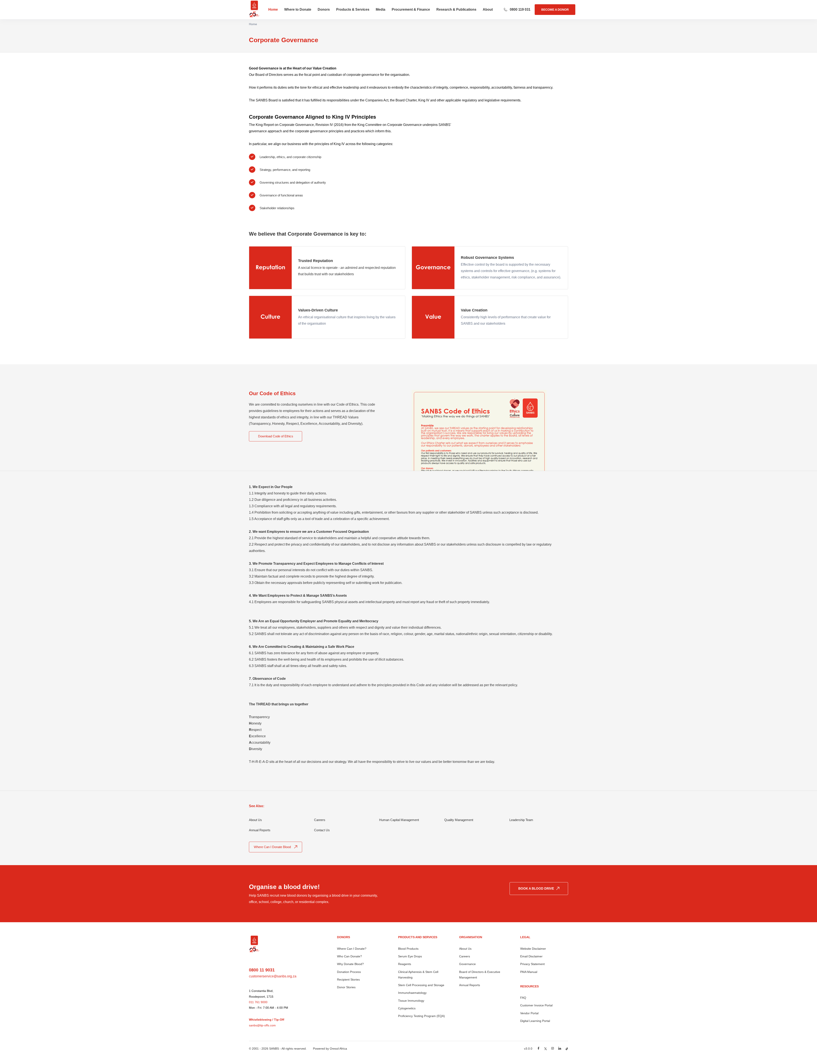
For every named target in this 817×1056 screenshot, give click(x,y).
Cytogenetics (407, 1008)
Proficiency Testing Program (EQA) (421, 1016)
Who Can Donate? (349, 956)
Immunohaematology (412, 992)
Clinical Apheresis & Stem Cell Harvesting (418, 974)
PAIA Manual (528, 972)
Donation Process (349, 972)
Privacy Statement (532, 964)
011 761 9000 (258, 1002)
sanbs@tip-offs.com (262, 1025)
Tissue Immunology (411, 1000)
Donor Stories (346, 987)
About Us (465, 948)
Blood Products (408, 948)
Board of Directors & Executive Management (479, 974)
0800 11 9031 (262, 970)
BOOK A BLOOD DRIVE (536, 888)
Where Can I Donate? (351, 948)
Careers (464, 956)
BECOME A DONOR (555, 9)
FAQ (523, 997)
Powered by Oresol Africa (330, 1048)
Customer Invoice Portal (536, 1005)
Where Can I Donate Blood (272, 847)
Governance (467, 964)
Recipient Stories (348, 979)
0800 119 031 (520, 9)
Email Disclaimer (531, 956)
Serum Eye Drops (410, 956)
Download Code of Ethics (275, 436)
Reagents (404, 964)
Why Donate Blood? (350, 964)
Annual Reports (469, 985)
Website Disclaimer (533, 948)
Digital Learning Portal (535, 1021)
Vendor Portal (529, 1013)
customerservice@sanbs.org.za (272, 976)
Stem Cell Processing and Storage (421, 985)
